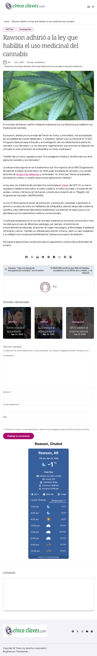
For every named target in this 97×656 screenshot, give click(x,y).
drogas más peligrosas (28, 174)
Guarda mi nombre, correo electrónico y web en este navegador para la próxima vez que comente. (47, 429)
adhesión (10, 66)
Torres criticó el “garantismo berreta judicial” (15, 331)
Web (5, 417)
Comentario (9, 355)
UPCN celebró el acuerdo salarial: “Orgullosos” (79, 331)
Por (9, 62)
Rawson (78, 66)
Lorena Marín (58, 66)
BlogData (7, 651)
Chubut (28, 66)
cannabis (19, 66)
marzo (65, 185)
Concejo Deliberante (42, 66)
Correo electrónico (11, 404)
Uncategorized (25, 29)
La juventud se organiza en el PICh (46, 331)
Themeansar (22, 651)
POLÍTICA (9, 29)
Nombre (7, 392)
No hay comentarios (36, 62)
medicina (70, 66)
